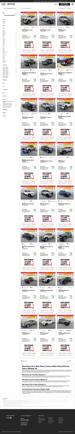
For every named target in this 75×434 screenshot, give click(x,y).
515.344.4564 (64, 3)
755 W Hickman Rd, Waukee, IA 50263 (61, 1)
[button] (37, 19)
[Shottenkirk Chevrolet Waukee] (11, 4)
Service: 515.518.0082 (44, 1)
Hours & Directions (64, 4)
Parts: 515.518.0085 (51, 1)
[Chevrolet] (3, 4)
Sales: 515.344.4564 (37, 1)
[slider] (3, 15)
